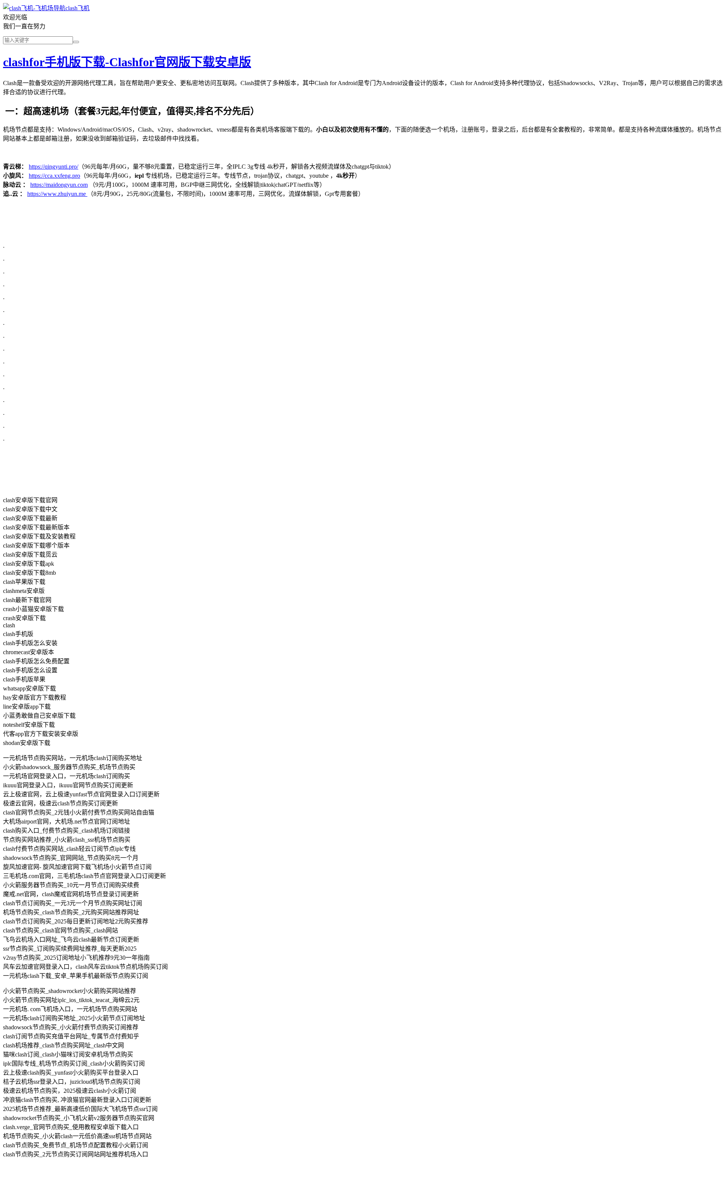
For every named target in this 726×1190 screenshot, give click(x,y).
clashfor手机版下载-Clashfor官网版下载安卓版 (127, 62)
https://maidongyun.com (59, 185)
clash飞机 (77, 8)
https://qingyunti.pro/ (53, 166)
